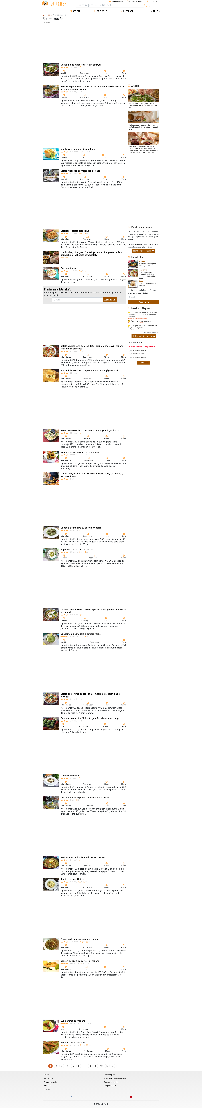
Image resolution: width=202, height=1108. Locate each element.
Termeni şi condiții (111, 1082)
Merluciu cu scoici (69, 775)
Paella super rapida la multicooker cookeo (82, 857)
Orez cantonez (68, 268)
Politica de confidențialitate (115, 1078)
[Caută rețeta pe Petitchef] (145, 5)
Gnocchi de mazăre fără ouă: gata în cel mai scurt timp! (89, 718)
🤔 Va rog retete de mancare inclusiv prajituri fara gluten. (142, 327)
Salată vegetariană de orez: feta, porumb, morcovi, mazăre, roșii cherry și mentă (92, 347)
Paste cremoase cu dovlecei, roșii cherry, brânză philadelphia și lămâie (147, 275)
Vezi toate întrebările (151, 332)
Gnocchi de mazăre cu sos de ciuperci (80, 527)
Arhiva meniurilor (139, 290)
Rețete (76, 11)
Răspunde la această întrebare (137, 318)
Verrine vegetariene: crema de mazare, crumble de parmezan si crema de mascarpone (92, 87)
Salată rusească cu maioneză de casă (80, 170)
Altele (154, 11)
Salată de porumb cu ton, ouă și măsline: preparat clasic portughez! (90, 695)
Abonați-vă (109, 299)
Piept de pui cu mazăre (72, 1042)
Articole (101, 11)
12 (107, 1066)
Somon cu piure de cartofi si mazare (79, 961)
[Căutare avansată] (150, 6)
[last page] (118, 1066)
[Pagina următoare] (113, 1066)
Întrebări (128, 11)
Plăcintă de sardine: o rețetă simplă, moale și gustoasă (89, 370)
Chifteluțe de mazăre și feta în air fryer (80, 64)
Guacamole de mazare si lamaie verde (80, 634)
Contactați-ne (109, 1075)
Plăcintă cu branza (138, 350)
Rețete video (49, 1078)
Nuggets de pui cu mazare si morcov (79, 452)
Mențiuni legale (110, 1086)
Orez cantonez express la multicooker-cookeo (85, 797)
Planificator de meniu (142, 251)
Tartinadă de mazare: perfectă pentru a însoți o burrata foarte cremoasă (93, 610)
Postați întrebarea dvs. (145, 336)
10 (101, 1066)
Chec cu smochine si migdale (147, 284)
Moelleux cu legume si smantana (77, 149)
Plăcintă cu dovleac (139, 357)
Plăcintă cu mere (138, 354)
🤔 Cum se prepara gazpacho (140, 321)
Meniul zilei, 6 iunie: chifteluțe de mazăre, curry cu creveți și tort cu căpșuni (92, 475)
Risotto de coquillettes (72, 879)
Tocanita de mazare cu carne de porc (80, 939)
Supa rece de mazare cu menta (76, 549)
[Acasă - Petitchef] (44, 15)
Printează (153, 290)
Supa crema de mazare (72, 1021)
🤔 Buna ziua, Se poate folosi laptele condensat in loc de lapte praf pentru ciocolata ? (142, 314)
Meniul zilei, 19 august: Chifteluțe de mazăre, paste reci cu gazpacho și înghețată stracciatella (91, 253)
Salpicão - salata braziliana (74, 230)
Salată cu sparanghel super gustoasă (147, 265)
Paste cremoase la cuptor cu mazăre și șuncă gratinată (89, 430)
